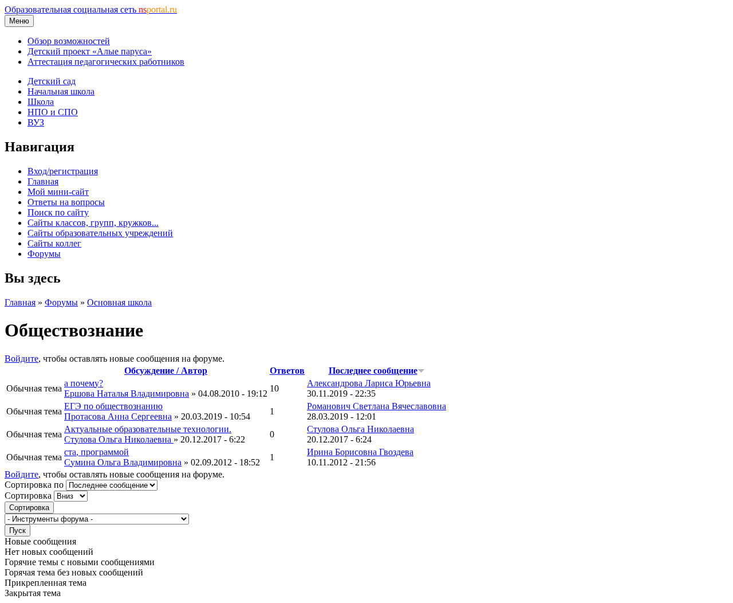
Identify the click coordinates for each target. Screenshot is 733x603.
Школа (40, 102)
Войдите (21, 358)
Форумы (44, 254)
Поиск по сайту (58, 212)
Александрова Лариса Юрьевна (369, 383)
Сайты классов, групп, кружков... (93, 223)
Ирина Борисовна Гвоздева (360, 452)
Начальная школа (60, 91)
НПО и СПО (52, 112)
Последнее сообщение (373, 370)
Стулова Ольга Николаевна (119, 439)
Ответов (287, 370)
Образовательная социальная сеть (91, 9)
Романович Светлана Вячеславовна (376, 406)
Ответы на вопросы (66, 202)
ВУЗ (35, 122)
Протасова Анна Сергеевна (118, 416)
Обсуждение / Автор (165, 370)
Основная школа (119, 302)
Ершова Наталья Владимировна (126, 393)
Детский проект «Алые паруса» (89, 51)
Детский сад (51, 81)
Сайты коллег (54, 243)
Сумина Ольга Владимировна (123, 462)
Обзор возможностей (68, 41)
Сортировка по (35, 485)
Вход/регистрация (62, 171)
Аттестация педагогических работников (105, 61)
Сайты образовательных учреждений (100, 233)
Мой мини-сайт (58, 192)
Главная (42, 181)
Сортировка (29, 495)
